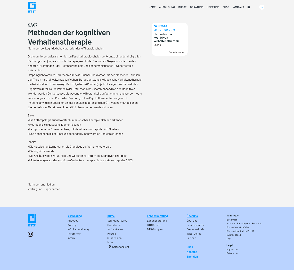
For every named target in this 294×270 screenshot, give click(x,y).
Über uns (192, 215)
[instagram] (30, 234)
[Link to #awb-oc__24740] (261, 7)
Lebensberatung (157, 215)
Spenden (192, 256)
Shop (190, 246)
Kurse (111, 215)
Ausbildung (75, 215)
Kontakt (192, 251)
